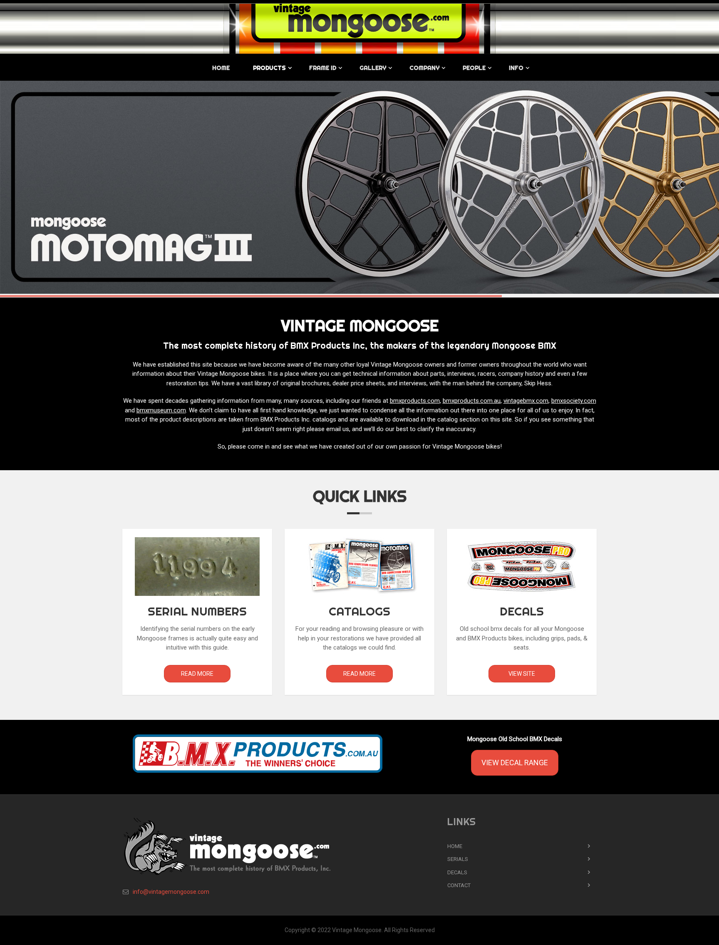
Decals (457, 872)
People (474, 68)
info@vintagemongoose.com (171, 891)
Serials (457, 859)
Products (269, 68)
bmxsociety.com (573, 400)
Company (424, 68)
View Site (521, 673)
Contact (459, 885)
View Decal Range (514, 762)
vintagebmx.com (525, 400)
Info (516, 68)
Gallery (373, 68)
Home (221, 68)
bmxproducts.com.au (472, 400)
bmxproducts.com (415, 400)
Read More (197, 673)
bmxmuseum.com (161, 410)
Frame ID (322, 68)
